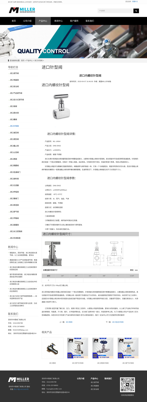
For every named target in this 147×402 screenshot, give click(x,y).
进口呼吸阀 (14, 192)
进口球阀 (13, 106)
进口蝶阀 (13, 119)
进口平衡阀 (14, 218)
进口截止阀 (14, 146)
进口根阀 (69, 322)
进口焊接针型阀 (103, 363)
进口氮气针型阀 (128, 363)
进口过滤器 (14, 185)
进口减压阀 (14, 133)
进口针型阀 (38, 60)
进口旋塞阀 (14, 225)
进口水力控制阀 (16, 231)
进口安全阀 (14, 86)
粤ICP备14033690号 (21, 389)
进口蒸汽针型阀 (77, 363)
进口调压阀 (14, 139)
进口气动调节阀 (16, 93)
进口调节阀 (14, 73)
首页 (22, 60)
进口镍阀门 (14, 198)
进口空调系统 (15, 238)
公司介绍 (80, 379)
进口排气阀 (14, 212)
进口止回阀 (14, 152)
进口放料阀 (14, 179)
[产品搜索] (136, 11)
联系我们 (108, 379)
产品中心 (29, 60)
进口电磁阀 (14, 80)
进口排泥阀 (14, 205)
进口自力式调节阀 (17, 100)
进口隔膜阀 (14, 165)
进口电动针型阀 (117, 322)
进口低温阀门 (15, 172)
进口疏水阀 (14, 113)
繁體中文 (135, 1)
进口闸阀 (13, 159)
